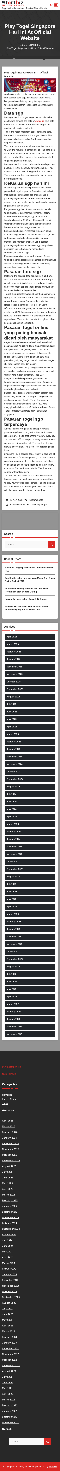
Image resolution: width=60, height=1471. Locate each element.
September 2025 (15, 689)
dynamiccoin (19, 504)
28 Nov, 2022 (16, 500)
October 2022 (14, 951)
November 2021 (14, 1034)
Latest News (9, 1099)
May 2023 (11, 899)
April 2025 (12, 726)
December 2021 (14, 1026)
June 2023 (12, 891)
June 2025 (12, 711)
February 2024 (14, 831)
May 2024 (11, 809)
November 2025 (14, 674)
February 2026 (14, 651)
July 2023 (11, 884)
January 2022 (13, 1019)
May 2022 (11, 989)
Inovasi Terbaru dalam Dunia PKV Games (26, 599)
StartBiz (53, 1466)
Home (22, 45)
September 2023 (15, 869)
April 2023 (12, 906)
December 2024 (14, 756)
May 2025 (11, 719)
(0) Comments (35, 500)
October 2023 (14, 861)
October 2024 (14, 771)
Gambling (33, 45)
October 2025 (14, 681)
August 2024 (13, 786)
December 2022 (14, 936)
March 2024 (13, 824)
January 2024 (13, 839)
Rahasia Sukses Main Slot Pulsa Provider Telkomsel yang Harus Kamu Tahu (26, 608)
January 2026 (13, 659)
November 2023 (14, 854)
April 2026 (12, 636)
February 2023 (14, 921)
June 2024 (12, 801)
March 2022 (13, 1004)
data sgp (39, 121)
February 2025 (14, 741)
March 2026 (13, 644)
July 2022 (11, 974)
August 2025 (13, 696)
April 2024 (12, 816)
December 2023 (14, 846)
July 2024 (11, 794)
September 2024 (15, 779)
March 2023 (13, 914)
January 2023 (13, 929)
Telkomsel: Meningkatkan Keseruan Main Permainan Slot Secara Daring (26, 590)
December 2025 (14, 666)
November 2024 (14, 764)
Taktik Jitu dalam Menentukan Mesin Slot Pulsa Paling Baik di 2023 (30, 579)
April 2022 (12, 996)
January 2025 (13, 749)
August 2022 (13, 966)
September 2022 (15, 959)
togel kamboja (9, 1074)
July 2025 (11, 704)
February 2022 (14, 1011)
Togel (44, 504)
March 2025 (13, 734)
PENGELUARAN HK (11, 1067)
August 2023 (13, 876)
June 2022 (12, 981)
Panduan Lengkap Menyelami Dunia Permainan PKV (29, 569)
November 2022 (14, 944)
